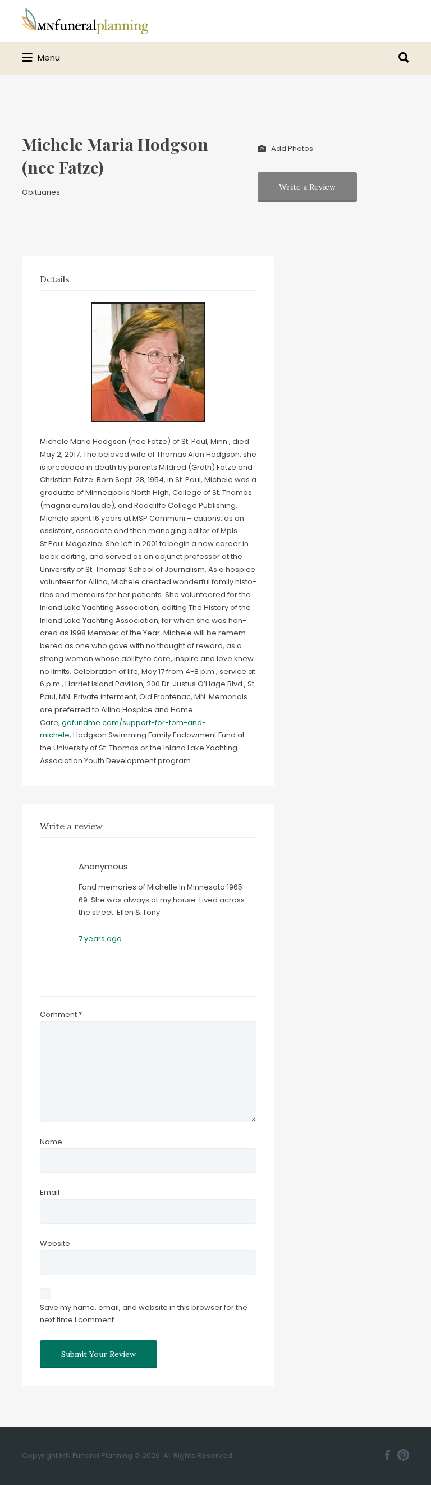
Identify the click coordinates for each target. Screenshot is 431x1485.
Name (51, 1141)
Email (49, 1192)
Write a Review (307, 187)
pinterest (403, 1455)
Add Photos (291, 148)
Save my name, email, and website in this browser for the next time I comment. (143, 1314)
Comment (61, 1014)
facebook (387, 1455)
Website (55, 1243)
